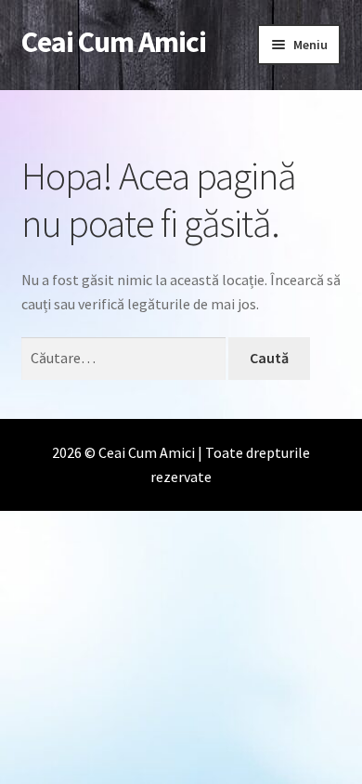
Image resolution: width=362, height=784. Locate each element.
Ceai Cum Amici (113, 41)
